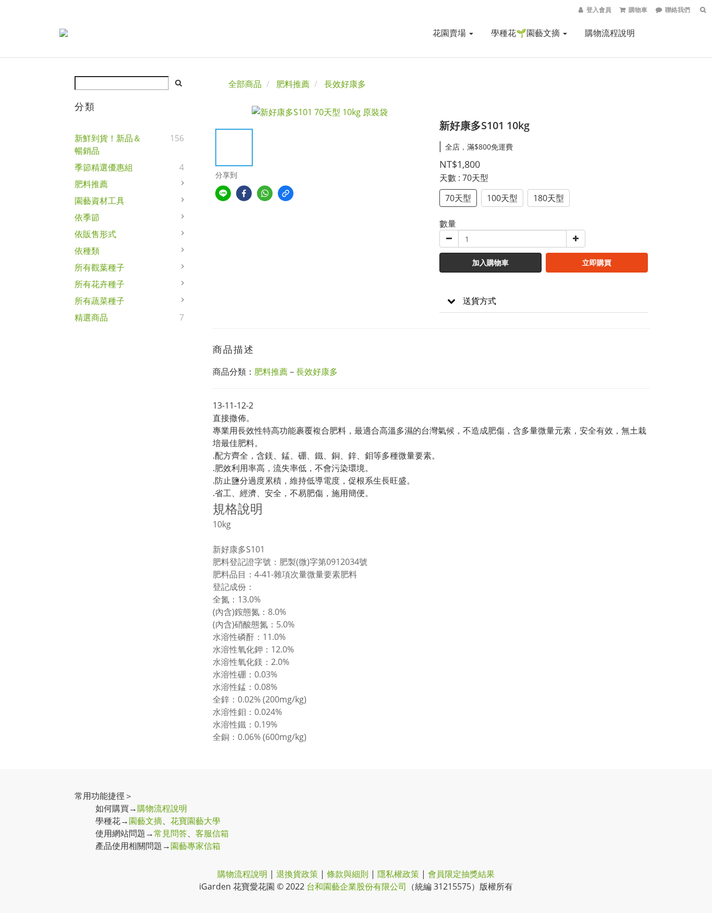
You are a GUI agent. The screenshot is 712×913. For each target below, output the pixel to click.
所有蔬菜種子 (100, 300)
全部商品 (245, 84)
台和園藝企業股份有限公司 (356, 886)
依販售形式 (95, 234)
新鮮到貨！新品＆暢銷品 (108, 144)
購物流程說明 (610, 33)
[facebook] (244, 193)
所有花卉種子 (100, 284)
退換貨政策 (297, 874)
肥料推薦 (91, 184)
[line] (223, 193)
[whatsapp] (265, 193)
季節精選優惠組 (104, 167)
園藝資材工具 (100, 200)
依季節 (87, 217)
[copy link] (285, 193)
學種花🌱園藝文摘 (526, 33)
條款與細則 (348, 874)
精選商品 (91, 317)
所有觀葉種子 (100, 267)
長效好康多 (345, 84)
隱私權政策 (398, 874)
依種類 (87, 250)
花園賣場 (450, 33)
